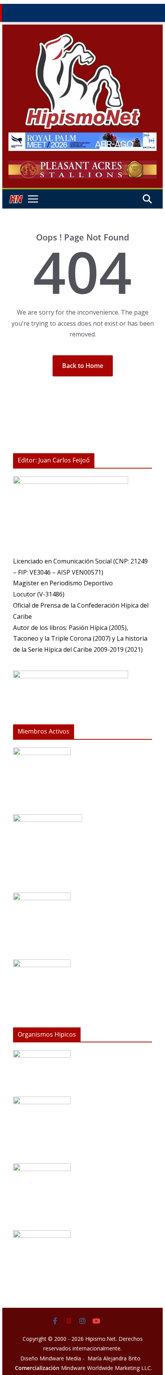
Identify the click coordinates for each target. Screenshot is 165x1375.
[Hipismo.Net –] (15, 199)
